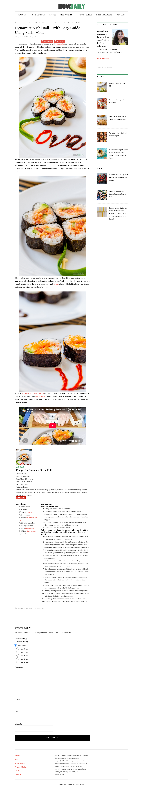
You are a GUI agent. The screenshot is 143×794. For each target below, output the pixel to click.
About (17, 759)
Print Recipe (59, 41)
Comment (19, 667)
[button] (17, 467)
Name (18, 699)
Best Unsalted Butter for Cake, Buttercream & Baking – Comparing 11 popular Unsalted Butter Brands (118, 213)
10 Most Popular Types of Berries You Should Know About (118, 177)
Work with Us (20, 763)
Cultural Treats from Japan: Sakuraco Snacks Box (117, 194)
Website (18, 724)
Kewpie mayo (30, 528)
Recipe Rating (20, 638)
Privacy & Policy (21, 767)
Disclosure (19, 771)
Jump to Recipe (48, 41)
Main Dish (29, 608)
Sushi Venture (39, 608)
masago (56, 284)
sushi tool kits (40, 396)
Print (22, 498)
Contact (18, 775)
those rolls (59, 44)
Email (17, 711)
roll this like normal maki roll (33, 393)
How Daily (71, 6)
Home (17, 755)
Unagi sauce (30, 531)
